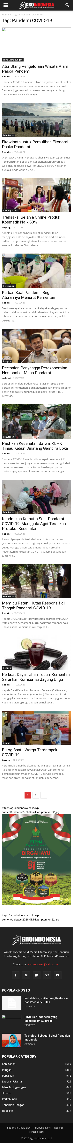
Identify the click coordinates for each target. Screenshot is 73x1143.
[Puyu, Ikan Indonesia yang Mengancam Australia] (11, 1022)
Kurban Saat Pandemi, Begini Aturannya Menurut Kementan (28, 295)
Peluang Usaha (10, 210)
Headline (7, 1111)
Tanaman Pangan (13, 1105)
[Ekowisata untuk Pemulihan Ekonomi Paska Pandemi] (36, 120)
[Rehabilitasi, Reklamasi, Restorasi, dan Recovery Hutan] (11, 1003)
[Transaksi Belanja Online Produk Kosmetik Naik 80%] (36, 195)
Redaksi (6, 76)
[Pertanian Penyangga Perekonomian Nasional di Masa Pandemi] (36, 346)
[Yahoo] (47, 975)
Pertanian (8, 1075)
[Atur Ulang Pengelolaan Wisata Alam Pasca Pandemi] (36, 44)
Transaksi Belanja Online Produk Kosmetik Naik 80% (31, 219)
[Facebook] (15, 975)
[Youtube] (58, 975)
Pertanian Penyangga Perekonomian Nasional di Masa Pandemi (34, 370)
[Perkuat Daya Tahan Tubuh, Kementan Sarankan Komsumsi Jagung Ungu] (36, 652)
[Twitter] (36, 975)
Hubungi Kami (43, 1127)
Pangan (7, 361)
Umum (6, 743)
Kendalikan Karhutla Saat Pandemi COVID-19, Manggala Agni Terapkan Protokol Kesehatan (34, 523)
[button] (67, 5)
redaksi (6, 378)
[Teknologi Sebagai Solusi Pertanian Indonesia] (11, 1040)
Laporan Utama (12, 1081)
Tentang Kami (36, 1131)
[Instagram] (26, 975)
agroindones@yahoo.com (44, 964)
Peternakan (9, 286)
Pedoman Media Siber (19, 1127)
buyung (6, 227)
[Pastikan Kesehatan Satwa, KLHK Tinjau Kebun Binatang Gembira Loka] (36, 421)
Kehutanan (8, 135)
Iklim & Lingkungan (12, 59)
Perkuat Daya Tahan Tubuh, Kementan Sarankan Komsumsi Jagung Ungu (36, 677)
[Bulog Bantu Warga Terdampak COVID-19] (36, 728)
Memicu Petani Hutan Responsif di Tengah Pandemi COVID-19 (33, 605)
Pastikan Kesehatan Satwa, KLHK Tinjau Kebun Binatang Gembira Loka (35, 446)
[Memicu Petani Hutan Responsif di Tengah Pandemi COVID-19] (36, 581)
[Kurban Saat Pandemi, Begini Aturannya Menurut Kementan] (36, 271)
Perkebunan (9, 1099)
